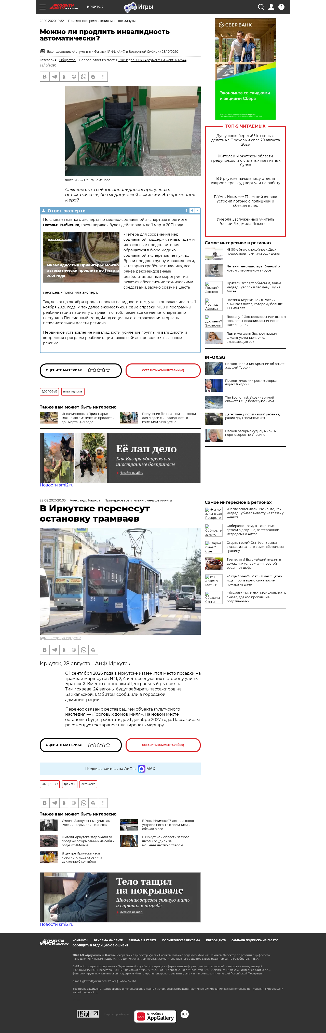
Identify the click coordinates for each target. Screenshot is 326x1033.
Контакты (80, 940)
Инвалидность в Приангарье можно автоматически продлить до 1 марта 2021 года (88, 418)
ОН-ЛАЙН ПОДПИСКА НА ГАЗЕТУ (255, 940)
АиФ (78, 180)
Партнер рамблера (116, 1014)
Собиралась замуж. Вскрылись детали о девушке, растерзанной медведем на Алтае (253, 530)
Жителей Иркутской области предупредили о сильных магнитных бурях (245, 160)
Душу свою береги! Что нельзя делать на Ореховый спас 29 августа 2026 (245, 140)
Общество (67, 60)
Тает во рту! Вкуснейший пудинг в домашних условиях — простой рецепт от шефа (254, 563)
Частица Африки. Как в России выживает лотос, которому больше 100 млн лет (255, 304)
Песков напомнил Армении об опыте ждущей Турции (254, 365)
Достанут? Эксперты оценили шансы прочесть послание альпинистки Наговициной (256, 321)
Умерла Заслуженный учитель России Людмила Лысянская (245, 221)
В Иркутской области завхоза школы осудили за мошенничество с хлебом (165, 841)
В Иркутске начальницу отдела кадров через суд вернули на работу (245, 180)
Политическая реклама (181, 940)
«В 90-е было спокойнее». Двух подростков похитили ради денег (253, 251)
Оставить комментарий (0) (163, 370)
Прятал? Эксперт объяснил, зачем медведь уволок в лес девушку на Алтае (254, 287)
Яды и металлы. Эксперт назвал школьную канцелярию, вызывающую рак (252, 338)
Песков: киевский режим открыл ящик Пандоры (251, 382)
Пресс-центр (216, 940)
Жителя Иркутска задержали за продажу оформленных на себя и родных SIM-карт (88, 841)
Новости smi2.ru (57, 485)
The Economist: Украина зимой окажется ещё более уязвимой (249, 399)
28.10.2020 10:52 (52, 21)
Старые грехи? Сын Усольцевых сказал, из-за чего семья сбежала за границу (255, 547)
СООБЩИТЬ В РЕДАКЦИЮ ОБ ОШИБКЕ (100, 945)
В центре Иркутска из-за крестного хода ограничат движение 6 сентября (83, 857)
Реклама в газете (142, 940)
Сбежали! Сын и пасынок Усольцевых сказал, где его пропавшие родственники (256, 597)
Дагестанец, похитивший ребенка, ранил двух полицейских (252, 416)
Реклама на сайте (108, 940)
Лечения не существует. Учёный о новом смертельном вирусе (253, 268)
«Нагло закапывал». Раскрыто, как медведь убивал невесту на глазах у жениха (255, 513)
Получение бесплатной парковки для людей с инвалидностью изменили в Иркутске (169, 418)
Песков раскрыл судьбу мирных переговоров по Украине (250, 433)
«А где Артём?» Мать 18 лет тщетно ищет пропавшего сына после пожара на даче (254, 580)
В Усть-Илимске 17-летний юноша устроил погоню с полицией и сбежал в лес (245, 201)
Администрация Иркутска (60, 638)
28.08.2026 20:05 (53, 500)
